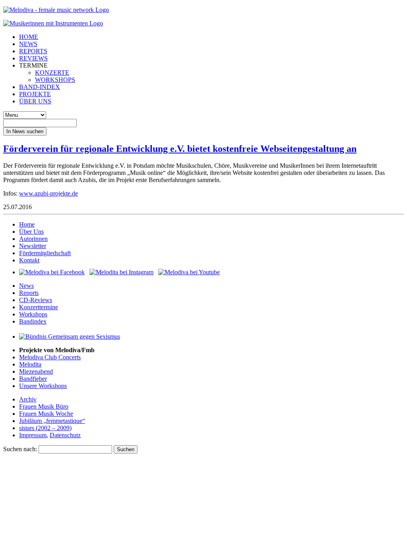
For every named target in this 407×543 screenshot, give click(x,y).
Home (27, 224)
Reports (29, 292)
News (26, 285)
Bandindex (33, 321)
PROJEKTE (35, 94)
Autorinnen (33, 238)
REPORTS (33, 51)
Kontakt (29, 260)
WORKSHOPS (55, 79)
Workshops (33, 314)
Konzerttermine (38, 307)
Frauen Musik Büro (43, 406)
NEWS (28, 44)
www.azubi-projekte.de (48, 193)
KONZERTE (52, 72)
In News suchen (24, 131)
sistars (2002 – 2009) (45, 428)
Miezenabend (36, 371)
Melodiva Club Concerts (50, 357)
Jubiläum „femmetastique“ (52, 420)
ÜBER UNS (35, 101)
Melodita (30, 364)
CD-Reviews (35, 300)
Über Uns (31, 231)
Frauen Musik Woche (46, 413)
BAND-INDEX (39, 86)
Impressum (33, 435)
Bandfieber (33, 378)
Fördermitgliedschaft (45, 253)
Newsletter (32, 245)
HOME (28, 36)
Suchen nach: (20, 449)
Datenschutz (65, 435)
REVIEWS (33, 58)
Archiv (28, 399)
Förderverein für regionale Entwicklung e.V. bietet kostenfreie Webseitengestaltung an (180, 149)
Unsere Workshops (43, 385)
